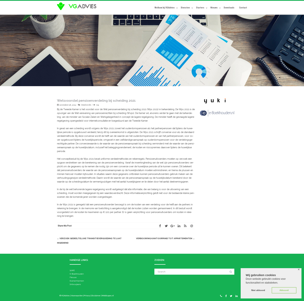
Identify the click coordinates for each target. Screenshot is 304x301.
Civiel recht (86, 105)
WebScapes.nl (108, 295)
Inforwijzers (75, 284)
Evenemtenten (77, 281)
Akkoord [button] (284, 290)
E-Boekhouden (77, 274)
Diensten (185, 7)
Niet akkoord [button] (258, 290)
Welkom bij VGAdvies (165, 7)
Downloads (229, 7)
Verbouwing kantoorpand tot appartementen (165, 238)
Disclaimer (96, 295)
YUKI (72, 270)
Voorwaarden (77, 295)
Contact (243, 7)
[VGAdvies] (77, 6)
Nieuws (214, 7)
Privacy (87, 295)
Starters (200, 7)
